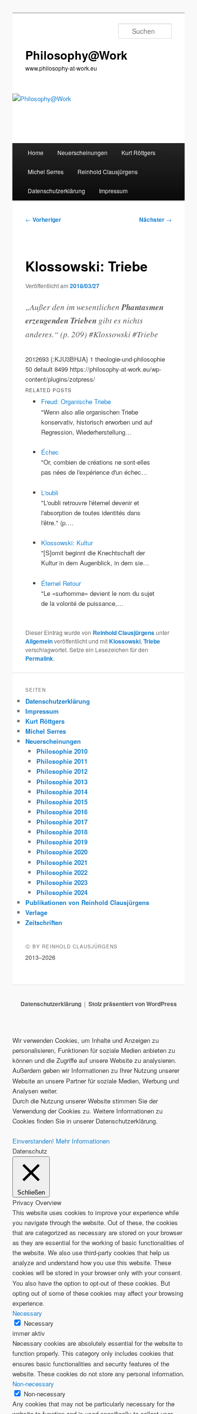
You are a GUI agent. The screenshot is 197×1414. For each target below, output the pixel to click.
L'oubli (49, 492)
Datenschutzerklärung (56, 191)
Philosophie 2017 (62, 821)
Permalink (39, 658)
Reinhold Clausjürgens (107, 171)
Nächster (155, 219)
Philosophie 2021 (62, 862)
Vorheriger (43, 219)
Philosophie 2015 (62, 801)
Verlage (36, 912)
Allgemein (39, 641)
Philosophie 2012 (62, 771)
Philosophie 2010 (62, 751)
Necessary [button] (27, 1313)
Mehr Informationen (82, 1140)
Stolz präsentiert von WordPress (132, 1003)
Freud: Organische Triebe (76, 401)
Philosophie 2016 (62, 811)
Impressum (113, 191)
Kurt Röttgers (138, 152)
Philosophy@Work (76, 55)
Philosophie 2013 (62, 781)
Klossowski (125, 641)
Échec (50, 452)
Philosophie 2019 (62, 841)
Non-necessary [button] (33, 1383)
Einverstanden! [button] (33, 1140)
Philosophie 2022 (62, 872)
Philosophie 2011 (62, 761)
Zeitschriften (43, 922)
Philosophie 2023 (62, 882)
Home (36, 152)
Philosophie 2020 (62, 851)
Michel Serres (46, 171)
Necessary (39, 1323)
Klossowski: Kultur (67, 542)
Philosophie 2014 (62, 791)
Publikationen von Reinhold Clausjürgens (87, 902)
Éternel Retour (61, 583)
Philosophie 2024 (62, 892)
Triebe (151, 641)
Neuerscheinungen (82, 152)
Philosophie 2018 (62, 831)
